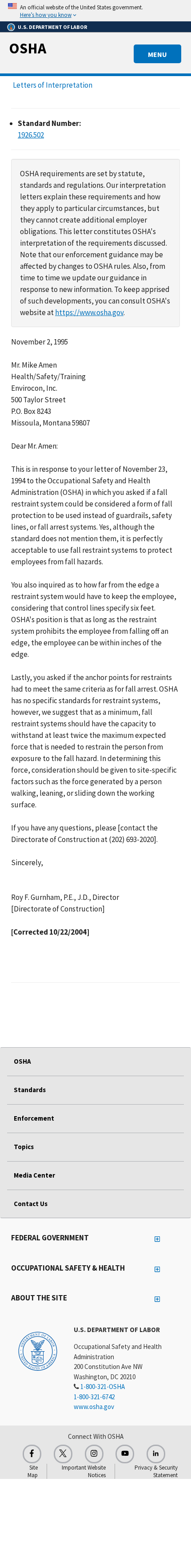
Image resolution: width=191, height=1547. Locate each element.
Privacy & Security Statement (156, 1471)
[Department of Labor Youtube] (124, 1454)
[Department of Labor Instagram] (94, 1454)
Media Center (34, 1175)
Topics (24, 1146)
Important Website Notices (84, 1471)
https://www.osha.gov (89, 312)
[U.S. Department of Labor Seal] (37, 1350)
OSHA (27, 48)
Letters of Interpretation (52, 85)
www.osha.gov (94, 1406)
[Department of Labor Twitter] (63, 1454)
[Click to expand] (95, 10)
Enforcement (34, 1118)
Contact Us (31, 1203)
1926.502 (31, 135)
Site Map (33, 1471)
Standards (30, 1089)
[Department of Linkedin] (156, 1454)
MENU (157, 54)
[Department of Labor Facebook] (32, 1454)
